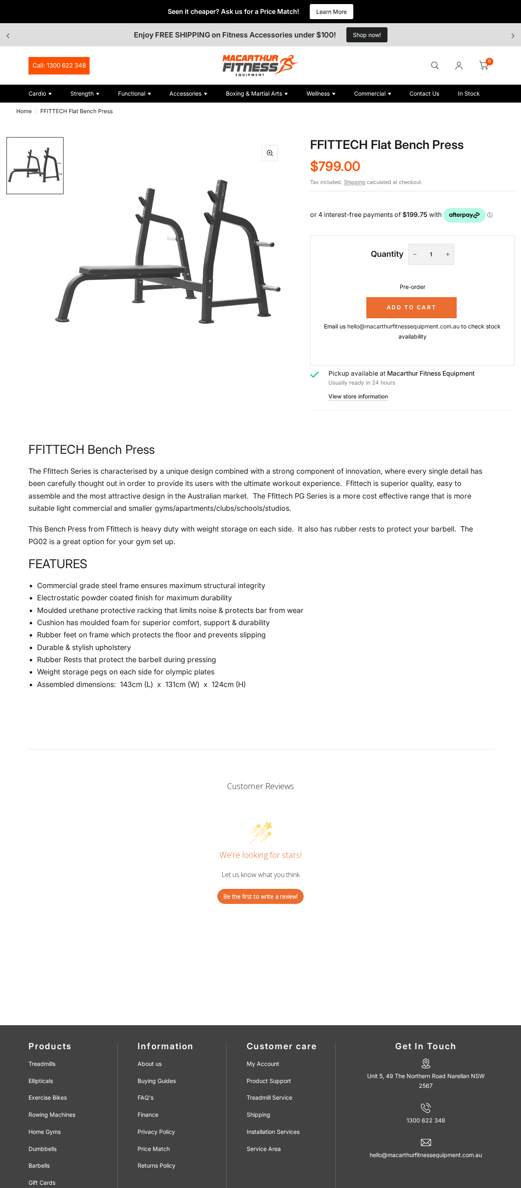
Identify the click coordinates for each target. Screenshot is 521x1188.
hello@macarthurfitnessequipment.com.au (403, 326)
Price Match (154, 1148)
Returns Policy (156, 1165)
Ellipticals (40, 1080)
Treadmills (41, 1063)
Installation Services (273, 1131)
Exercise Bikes (47, 1097)
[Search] (435, 65)
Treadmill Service (269, 1097)
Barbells (39, 1165)
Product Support (269, 1080)
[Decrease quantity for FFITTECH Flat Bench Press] (415, 254)
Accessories (185, 93)
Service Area (264, 1148)
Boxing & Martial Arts (254, 93)
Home (24, 111)
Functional (131, 93)
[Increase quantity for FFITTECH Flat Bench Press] (448, 254)
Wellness (318, 93)
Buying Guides (157, 1080)
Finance (148, 1114)
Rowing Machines (51, 1114)
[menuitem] (46, 94)
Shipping (354, 182)
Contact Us (424, 93)
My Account (263, 1063)
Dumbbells (42, 1148)
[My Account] (459, 65)
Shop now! (367, 34)
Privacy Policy (156, 1131)
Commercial (369, 93)
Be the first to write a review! (260, 896)
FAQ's (145, 1097)
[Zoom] (270, 153)
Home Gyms (44, 1131)
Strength (82, 93)
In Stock (469, 93)
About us (150, 1063)
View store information (358, 397)
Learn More (331, 11)
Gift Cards (41, 1182)
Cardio (37, 93)
